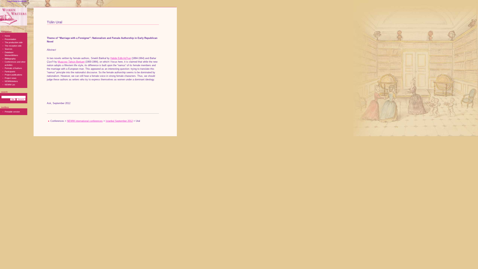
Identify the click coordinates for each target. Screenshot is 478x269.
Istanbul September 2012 (119, 121)
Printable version (12, 112)
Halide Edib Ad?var (120, 58)
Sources (8, 49)
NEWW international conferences (85, 121)
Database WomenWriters (11, 54)
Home (7, 36)
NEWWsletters (11, 81)
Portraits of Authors (13, 68)
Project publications (13, 75)
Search (4, 92)
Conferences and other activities (15, 63)
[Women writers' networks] (13, 16)
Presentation (10, 39)
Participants (10, 71)
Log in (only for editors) (16, 1)
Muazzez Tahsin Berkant (71, 62)
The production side (14, 42)
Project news (10, 78)
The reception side (13, 46)
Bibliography (10, 59)
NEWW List (10, 85)
